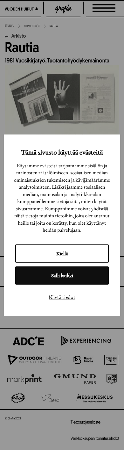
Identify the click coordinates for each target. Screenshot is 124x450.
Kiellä (62, 253)
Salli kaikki (62, 275)
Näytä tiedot (62, 297)
